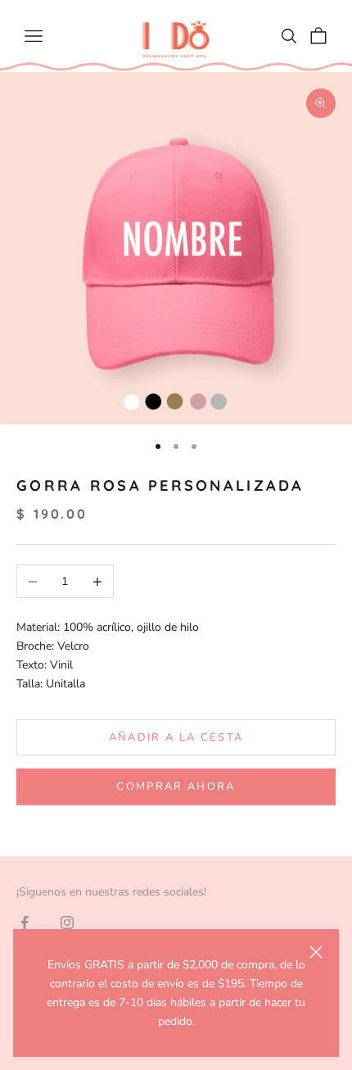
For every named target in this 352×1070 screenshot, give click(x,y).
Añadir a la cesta (176, 737)
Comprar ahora (175, 786)
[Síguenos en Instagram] (67, 922)
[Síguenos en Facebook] (24, 922)
